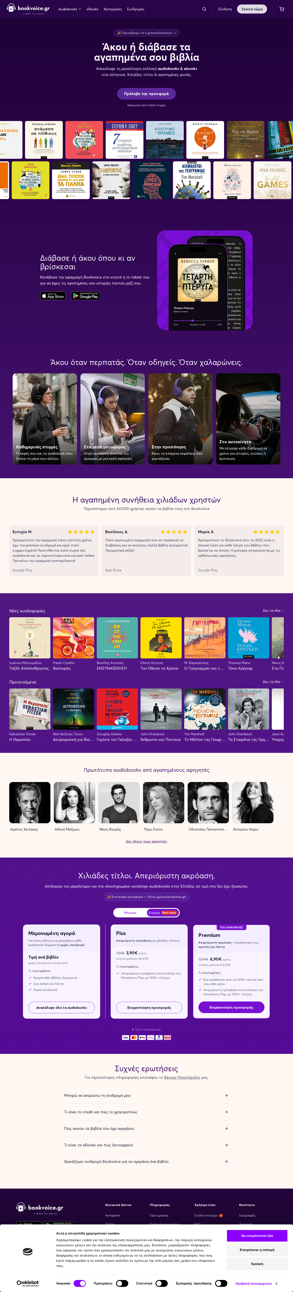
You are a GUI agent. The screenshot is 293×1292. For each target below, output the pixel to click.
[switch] (122, 1283)
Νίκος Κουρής (110, 829)
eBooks (92, 9)
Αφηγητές (246, 1224)
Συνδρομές (135, 9)
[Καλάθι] (282, 9)
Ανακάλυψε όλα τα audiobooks (61, 1007)
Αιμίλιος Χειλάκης (24, 829)
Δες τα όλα (272, 610)
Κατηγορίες (113, 9)
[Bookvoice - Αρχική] (28, 8)
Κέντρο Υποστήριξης (182, 1077)
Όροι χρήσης (159, 1215)
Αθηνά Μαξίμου (67, 829)
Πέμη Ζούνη (153, 829)
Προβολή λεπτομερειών (254, 1283)
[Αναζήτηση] (204, 9)
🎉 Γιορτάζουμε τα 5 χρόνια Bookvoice (146, 33)
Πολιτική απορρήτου (165, 1224)
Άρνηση (257, 1264)
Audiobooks (67, 9)
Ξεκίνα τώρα (252, 9)
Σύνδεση (225, 9)
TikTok (110, 1224)
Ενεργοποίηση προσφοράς (149, 1007)
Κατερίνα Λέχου (245, 829)
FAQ (198, 1224)
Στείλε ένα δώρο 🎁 (209, 1215)
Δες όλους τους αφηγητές (146, 841)
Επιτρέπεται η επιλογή (257, 1250)
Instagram (112, 1215)
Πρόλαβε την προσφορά (146, 93)
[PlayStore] (85, 295)
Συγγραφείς (247, 1215)
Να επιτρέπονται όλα (257, 1236)
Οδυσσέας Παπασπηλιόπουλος (209, 829)
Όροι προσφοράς (148, 1029)
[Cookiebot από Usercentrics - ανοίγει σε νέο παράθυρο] (28, 1283)
